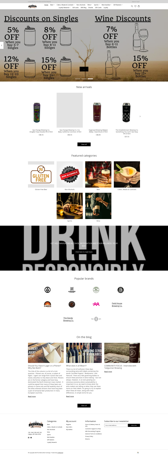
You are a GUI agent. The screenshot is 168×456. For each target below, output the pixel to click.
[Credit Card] (138, 453)
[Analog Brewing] (48, 290)
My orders (69, 427)
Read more (32, 396)
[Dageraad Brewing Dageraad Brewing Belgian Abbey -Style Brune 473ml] (98, 110)
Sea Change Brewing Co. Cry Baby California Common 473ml (69, 131)
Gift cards (75, 7)
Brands (90, 7)
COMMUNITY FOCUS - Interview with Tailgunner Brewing (120, 366)
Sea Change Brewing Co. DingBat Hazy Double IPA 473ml (41, 131)
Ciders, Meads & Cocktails (127, 189)
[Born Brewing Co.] (120, 290)
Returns (87, 439)
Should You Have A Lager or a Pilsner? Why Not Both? (44, 366)
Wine (98, 221)
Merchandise (51, 437)
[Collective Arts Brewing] (72, 305)
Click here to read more (84, 252)
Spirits (69, 221)
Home (46, 5)
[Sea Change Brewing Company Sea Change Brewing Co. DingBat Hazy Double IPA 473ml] (41, 110)
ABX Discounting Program (92, 431)
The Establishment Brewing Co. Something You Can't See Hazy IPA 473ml (127, 132)
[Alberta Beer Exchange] (32, 6)
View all (84, 144)
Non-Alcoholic (81, 5)
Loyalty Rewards (52, 442)
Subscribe (134, 425)
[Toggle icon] (132, 6)
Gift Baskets (50, 440)
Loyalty (106, 7)
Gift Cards (98, 7)
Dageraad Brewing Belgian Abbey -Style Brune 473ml (98, 131)
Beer (98, 189)
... (84, 69)
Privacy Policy (89, 436)
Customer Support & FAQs (93, 429)
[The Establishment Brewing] (96, 319)
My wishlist (69, 429)
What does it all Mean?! (76, 365)
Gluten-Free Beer (41, 189)
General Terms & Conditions (93, 434)
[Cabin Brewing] (48, 305)
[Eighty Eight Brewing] (96, 305)
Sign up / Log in (135, 1)
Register (68, 424)
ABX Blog (83, 7)
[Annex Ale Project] (72, 290)
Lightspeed (60, 452)
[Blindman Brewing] (96, 290)
